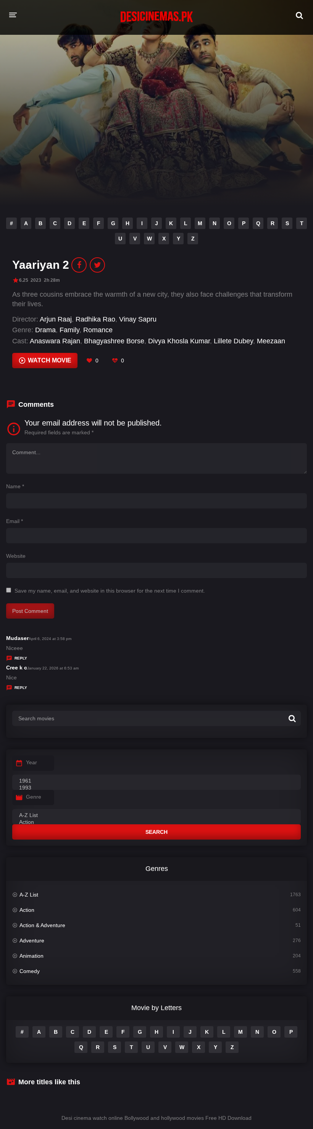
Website (16, 556)
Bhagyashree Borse (114, 341)
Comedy (29, 971)
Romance (98, 330)
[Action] (156, 822)
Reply (21, 658)
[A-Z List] (156, 815)
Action (26, 910)
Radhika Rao (95, 319)
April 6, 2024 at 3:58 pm (50, 639)
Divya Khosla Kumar (179, 341)
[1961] (156, 781)
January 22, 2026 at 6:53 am (53, 668)
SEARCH (156, 832)
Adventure (31, 940)
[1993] (156, 788)
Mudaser (17, 638)
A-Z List (28, 895)
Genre (33, 797)
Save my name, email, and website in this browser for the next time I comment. (110, 591)
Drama (45, 330)
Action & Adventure (42, 925)
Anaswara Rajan (55, 341)
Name (15, 486)
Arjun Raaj (56, 319)
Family (69, 330)
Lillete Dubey (233, 341)
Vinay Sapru (137, 319)
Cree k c (16, 667)
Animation (31, 956)
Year (31, 762)
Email (14, 521)
